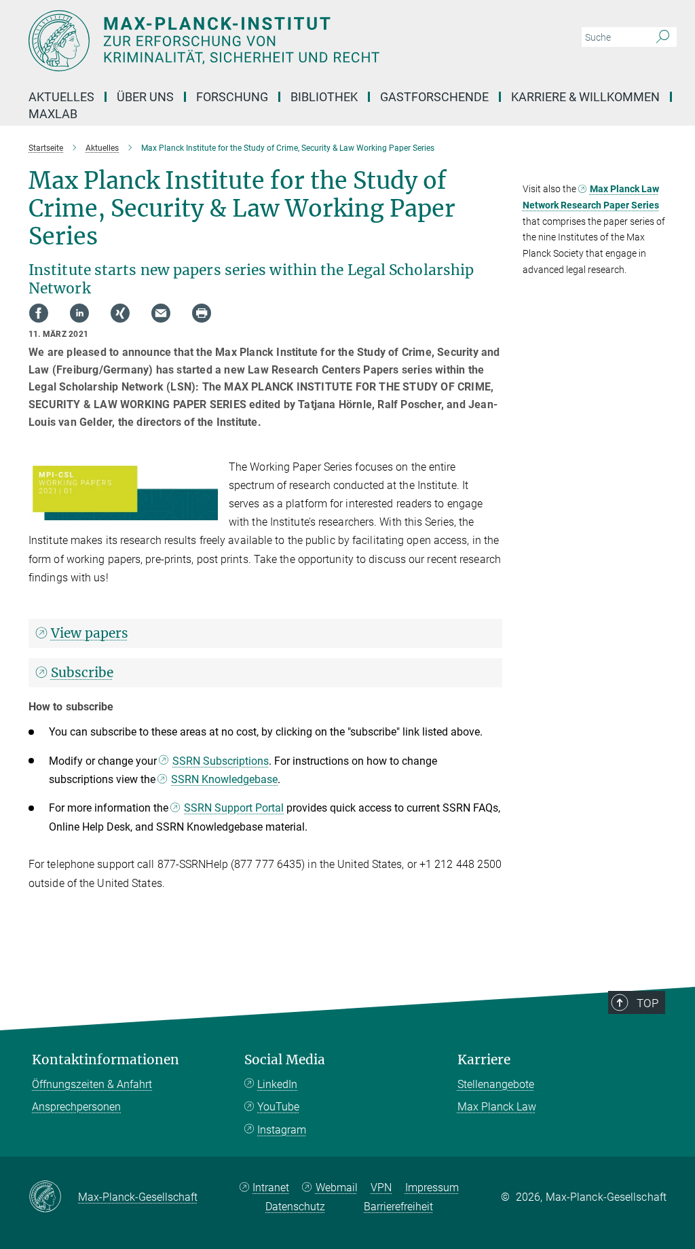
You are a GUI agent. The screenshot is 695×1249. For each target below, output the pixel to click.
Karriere (483, 1060)
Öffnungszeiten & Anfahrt (92, 1084)
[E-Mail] (161, 313)
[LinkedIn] (79, 313)
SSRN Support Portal (234, 807)
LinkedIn (277, 1084)
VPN (381, 1187)
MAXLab (53, 114)
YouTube (278, 1106)
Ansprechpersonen (76, 1106)
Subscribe (82, 672)
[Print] (201, 313)
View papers (89, 633)
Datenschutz (295, 1206)
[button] (206, 510)
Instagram (281, 1129)
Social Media (284, 1060)
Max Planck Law (496, 1106)
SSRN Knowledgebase (224, 779)
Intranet (270, 1187)
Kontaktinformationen (105, 1060)
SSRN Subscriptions (220, 761)
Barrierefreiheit (398, 1206)
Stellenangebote (495, 1084)
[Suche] (663, 37)
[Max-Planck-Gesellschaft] (53, 1197)
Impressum (432, 1187)
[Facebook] (39, 313)
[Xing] (120, 313)
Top (647, 1003)
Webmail (337, 1187)
